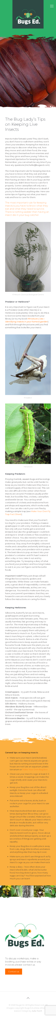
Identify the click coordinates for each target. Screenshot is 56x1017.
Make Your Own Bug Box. (35, 769)
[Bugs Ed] (28, 14)
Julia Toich (37, 1011)
